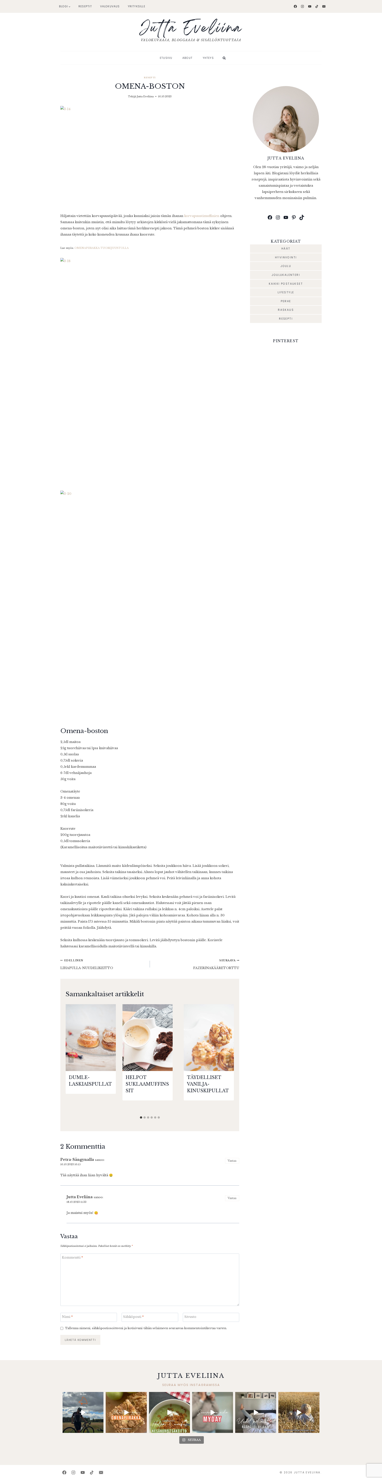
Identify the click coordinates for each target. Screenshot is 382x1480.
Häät (285, 248)
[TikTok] (317, 6)
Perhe (286, 301)
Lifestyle (286, 292)
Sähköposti (133, 1317)
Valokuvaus (110, 6)
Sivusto (190, 1317)
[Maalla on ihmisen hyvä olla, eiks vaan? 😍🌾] (298, 1412)
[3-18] (149, 371)
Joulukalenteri (286, 275)
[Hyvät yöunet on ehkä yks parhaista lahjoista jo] (255, 1412)
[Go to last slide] (71, 1059)
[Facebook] (295, 6)
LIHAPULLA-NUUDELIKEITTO (86, 964)
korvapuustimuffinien (201, 216)
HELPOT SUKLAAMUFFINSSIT (147, 1084)
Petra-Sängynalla (77, 1160)
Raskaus (286, 310)
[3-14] (149, 156)
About (187, 58)
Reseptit (85, 6)
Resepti (149, 77)
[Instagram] (302, 6)
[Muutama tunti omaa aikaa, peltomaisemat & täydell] (83, 1412)
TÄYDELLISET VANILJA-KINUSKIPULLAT (208, 1084)
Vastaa (232, 1160)
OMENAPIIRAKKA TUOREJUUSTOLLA (101, 248)
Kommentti (72, 1257)
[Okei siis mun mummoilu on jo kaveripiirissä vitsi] (212, 1412)
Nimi (67, 1317)
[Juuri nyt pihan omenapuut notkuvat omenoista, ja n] (126, 1412)
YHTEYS (208, 58)
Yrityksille (136, 6)
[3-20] (149, 604)
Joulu (286, 266)
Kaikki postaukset (286, 284)
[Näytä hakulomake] (224, 58)
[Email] (324, 6)
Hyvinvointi (286, 257)
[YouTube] (310, 6)
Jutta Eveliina (145, 96)
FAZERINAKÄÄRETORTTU (216, 964)
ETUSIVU (166, 58)
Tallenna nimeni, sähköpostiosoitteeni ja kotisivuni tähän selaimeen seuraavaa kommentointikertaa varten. (146, 1328)
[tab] (141, 1117)
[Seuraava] (228, 1059)
